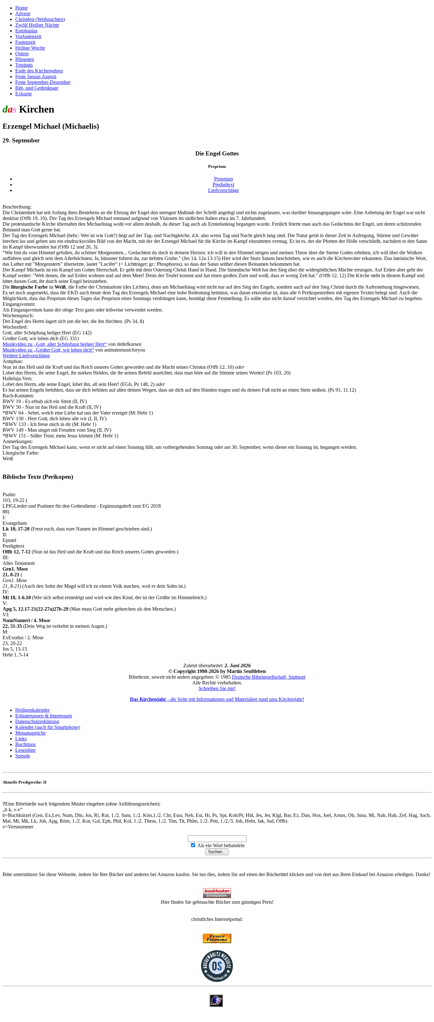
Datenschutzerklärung (37, 721)
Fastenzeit (25, 42)
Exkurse (23, 93)
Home (21, 7)
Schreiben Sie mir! (217, 688)
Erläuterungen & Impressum (43, 715)
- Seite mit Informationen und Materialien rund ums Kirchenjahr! (217, 699)
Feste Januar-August (35, 76)
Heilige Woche (30, 48)
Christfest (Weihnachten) (40, 19)
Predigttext (223, 184)
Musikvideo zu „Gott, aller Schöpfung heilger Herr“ (55, 344)
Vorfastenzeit (28, 36)
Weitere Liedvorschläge (26, 355)
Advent (22, 13)
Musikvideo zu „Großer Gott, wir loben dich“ (48, 350)
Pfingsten (24, 59)
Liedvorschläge (223, 190)
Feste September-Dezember (43, 82)
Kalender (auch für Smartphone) (47, 727)
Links (21, 738)
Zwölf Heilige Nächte (37, 25)
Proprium (223, 179)
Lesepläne (25, 750)
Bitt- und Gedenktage (36, 88)
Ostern (22, 53)
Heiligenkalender (32, 710)
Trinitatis (24, 65)
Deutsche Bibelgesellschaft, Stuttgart (268, 677)
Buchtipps (25, 744)
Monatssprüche (30, 733)
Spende (22, 755)
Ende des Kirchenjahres (39, 70)
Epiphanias (26, 30)
